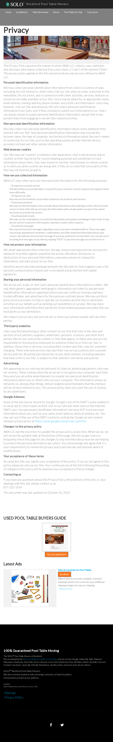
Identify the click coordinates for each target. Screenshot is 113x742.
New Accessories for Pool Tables (74, 569)
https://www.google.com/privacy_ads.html (60, 421)
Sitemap (9, 693)
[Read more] (65, 588)
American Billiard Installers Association (40, 659)
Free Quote (92, 12)
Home (8, 12)
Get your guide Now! (56, 554)
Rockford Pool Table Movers (47, 4)
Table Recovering (40, 12)
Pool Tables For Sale (73, 12)
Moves (56, 12)
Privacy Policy (13, 697)
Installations (22, 12)
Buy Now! (64, 574)
